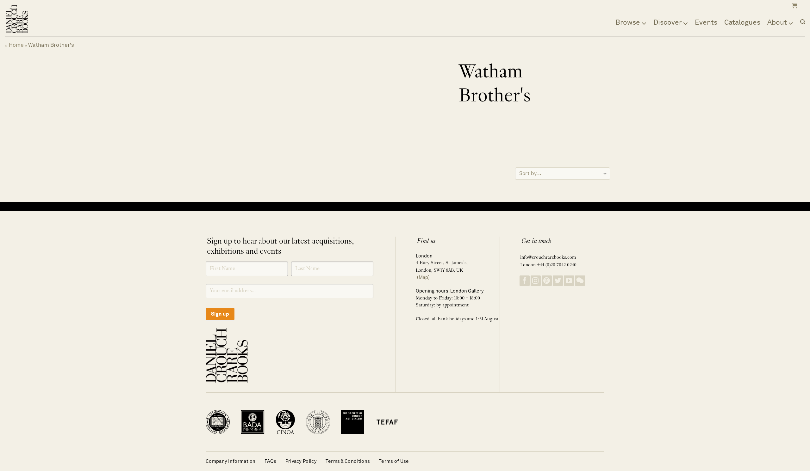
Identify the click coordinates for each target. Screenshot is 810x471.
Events (706, 22)
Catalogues (742, 22)
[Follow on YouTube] (569, 280)
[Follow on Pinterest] (547, 280)
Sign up (220, 314)
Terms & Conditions (348, 461)
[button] (793, 5)
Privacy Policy (301, 461)
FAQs (271, 461)
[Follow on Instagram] (536, 280)
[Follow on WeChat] (580, 280)
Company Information (231, 461)
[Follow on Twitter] (558, 280)
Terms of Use (394, 461)
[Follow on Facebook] (525, 280)
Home (16, 45)
